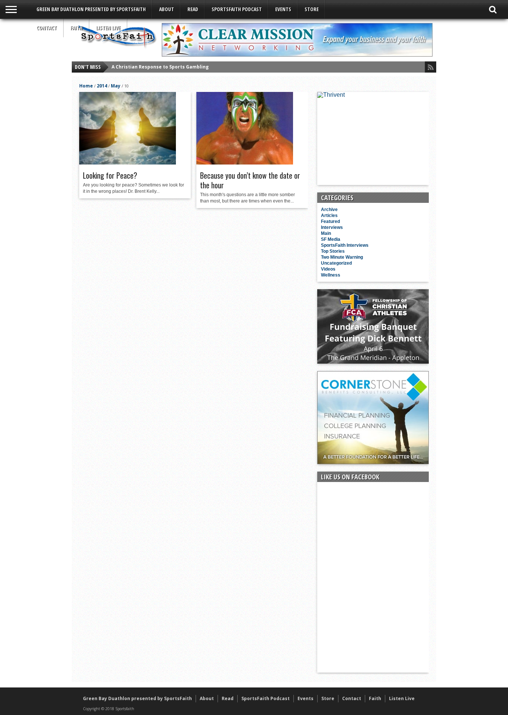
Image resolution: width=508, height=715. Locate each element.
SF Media (330, 239)
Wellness (330, 275)
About (166, 9)
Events (283, 9)
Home (86, 86)
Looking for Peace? (110, 175)
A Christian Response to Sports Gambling (160, 67)
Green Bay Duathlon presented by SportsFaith (91, 9)
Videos (328, 269)
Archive (329, 209)
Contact (46, 27)
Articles (329, 215)
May (115, 86)
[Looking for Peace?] (127, 163)
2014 (102, 86)
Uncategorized (336, 263)
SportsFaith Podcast (237, 9)
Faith (76, 27)
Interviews (332, 227)
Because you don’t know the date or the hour (250, 180)
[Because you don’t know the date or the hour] (244, 163)
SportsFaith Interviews (345, 245)
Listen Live (108, 27)
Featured (330, 221)
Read (192, 9)
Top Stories (333, 251)
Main (326, 233)
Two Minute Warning (342, 257)
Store (312, 9)
